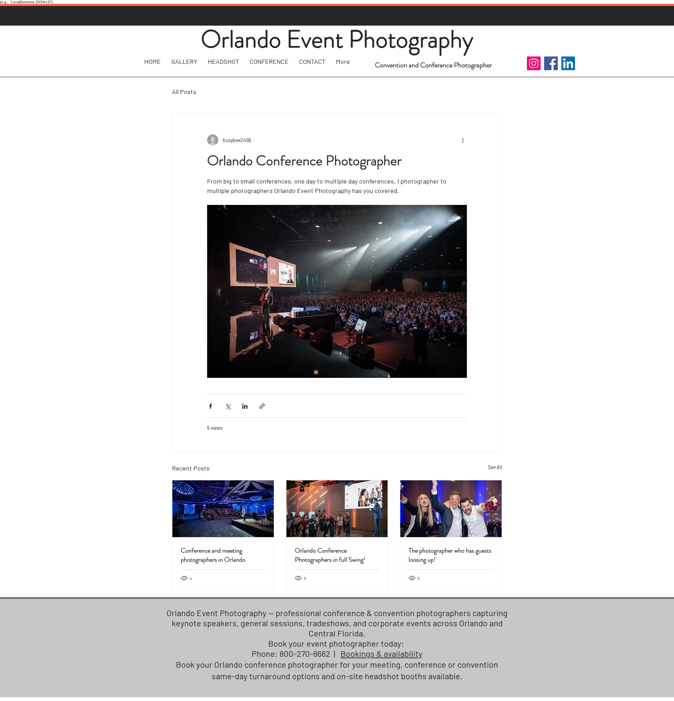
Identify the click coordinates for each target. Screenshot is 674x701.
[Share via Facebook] (210, 406)
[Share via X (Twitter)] (227, 406)
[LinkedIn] (568, 63)
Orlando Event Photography (337, 39)
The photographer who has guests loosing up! (450, 555)
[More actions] (462, 140)
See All (495, 467)
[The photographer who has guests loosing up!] (451, 508)
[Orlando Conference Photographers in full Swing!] (337, 508)
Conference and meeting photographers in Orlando (213, 555)
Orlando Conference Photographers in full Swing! (330, 555)
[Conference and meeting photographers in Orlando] (223, 508)
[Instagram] (534, 63)
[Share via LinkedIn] (245, 406)
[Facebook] (551, 63)
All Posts (184, 91)
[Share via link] (262, 406)
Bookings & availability (381, 653)
